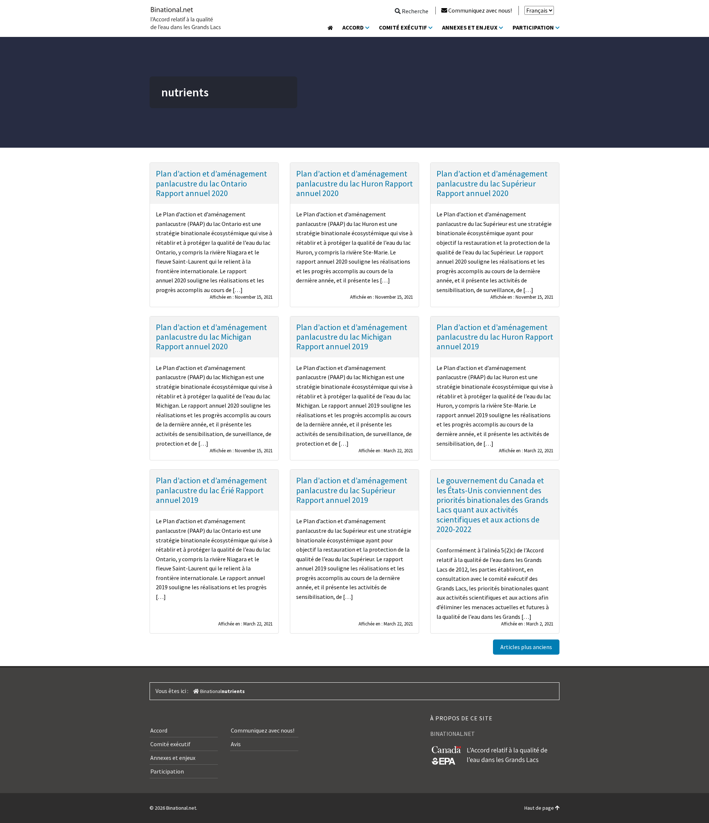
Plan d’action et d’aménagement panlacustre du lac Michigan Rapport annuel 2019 (351, 337)
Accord (353, 27)
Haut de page (539, 808)
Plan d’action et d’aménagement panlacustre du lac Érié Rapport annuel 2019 (211, 490)
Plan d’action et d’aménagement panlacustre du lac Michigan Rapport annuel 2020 (211, 337)
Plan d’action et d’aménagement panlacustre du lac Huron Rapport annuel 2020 (354, 183)
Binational (210, 691)
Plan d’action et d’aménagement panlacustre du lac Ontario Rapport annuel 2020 (211, 183)
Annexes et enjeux (469, 27)
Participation (533, 27)
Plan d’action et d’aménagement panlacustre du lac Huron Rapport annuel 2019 (494, 337)
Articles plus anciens (526, 647)
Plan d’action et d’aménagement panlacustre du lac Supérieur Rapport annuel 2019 (351, 490)
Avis (236, 744)
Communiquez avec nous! (480, 10)
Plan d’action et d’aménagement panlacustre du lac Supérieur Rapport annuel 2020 (492, 183)
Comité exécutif (403, 27)
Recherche (414, 11)
